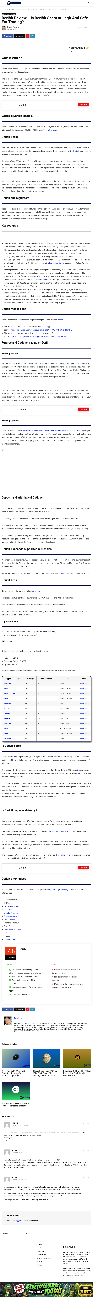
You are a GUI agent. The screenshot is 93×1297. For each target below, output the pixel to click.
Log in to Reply (84, 1123)
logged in (19, 1221)
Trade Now (83, 684)
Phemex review (10, 916)
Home (4, 9)
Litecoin (62, 573)
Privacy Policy (41, 1251)
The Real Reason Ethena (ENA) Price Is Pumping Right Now (15, 1104)
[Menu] (2, 3)
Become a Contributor (44, 1258)
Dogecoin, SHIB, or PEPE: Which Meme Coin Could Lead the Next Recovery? (77, 1073)
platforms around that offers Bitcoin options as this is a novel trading (53, 430)
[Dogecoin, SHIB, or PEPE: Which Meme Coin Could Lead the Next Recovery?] (77, 1051)
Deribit (30, 69)
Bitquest (39, 1265)
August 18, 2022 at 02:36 (20, 1125)
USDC (73, 573)
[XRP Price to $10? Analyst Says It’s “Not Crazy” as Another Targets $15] (16, 1051)
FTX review (8, 909)
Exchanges (12, 9)
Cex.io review (9, 919)
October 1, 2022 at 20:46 (19, 1152)
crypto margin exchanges (59, 889)
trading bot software (55, 263)
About (39, 1248)
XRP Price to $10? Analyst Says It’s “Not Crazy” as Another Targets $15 (13, 1073)
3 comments (86, 28)
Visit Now (84, 104)
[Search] (89, 3)
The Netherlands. (50, 130)
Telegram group (67, 855)
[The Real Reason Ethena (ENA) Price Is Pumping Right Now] (16, 1083)
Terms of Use (41, 1255)
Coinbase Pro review (12, 929)
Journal (13, 14)
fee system (36, 591)
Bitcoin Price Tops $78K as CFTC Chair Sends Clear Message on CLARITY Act (45, 1073)
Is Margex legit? (11, 939)
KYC (15, 756)
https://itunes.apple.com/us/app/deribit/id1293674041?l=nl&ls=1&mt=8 (41, 330)
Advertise (40, 1261)
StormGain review (11, 906)
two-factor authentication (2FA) (62, 831)
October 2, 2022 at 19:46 (19, 1180)
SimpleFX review (11, 913)
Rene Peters (13, 27)
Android (61, 320)
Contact (39, 1244)
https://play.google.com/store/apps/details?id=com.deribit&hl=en (38, 336)
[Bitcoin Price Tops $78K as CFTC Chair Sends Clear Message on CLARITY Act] (47, 1051)
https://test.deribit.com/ (41, 279)
